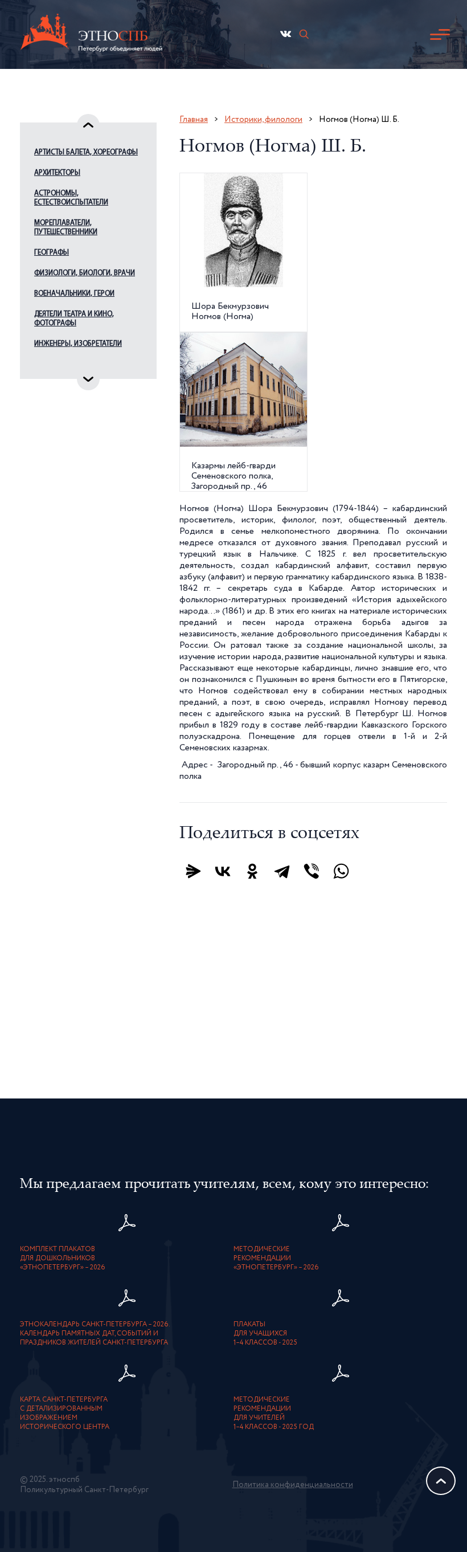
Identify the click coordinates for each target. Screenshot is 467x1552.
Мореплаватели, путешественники (65, 227)
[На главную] (91, 34)
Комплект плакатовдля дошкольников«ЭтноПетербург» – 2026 (62, 1258)
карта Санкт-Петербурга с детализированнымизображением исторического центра (64, 1413)
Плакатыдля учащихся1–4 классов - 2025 (265, 1333)
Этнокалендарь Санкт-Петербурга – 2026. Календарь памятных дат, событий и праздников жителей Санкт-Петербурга (95, 1333)
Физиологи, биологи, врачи (84, 273)
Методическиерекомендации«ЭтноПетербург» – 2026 (276, 1258)
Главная (193, 119)
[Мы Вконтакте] (285, 34)
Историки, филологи (263, 119)
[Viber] (311, 871)
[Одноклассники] (252, 871)
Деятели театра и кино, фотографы (74, 319)
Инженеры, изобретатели (78, 344)
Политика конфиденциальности (292, 1485)
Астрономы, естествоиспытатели (71, 198)
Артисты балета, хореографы (86, 152)
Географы (51, 252)
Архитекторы (57, 173)
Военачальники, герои (74, 293)
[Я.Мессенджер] (193, 871)
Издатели (50, 364)
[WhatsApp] (341, 871)
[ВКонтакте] (222, 871)
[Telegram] (282, 871)
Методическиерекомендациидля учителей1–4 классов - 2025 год (273, 1413)
